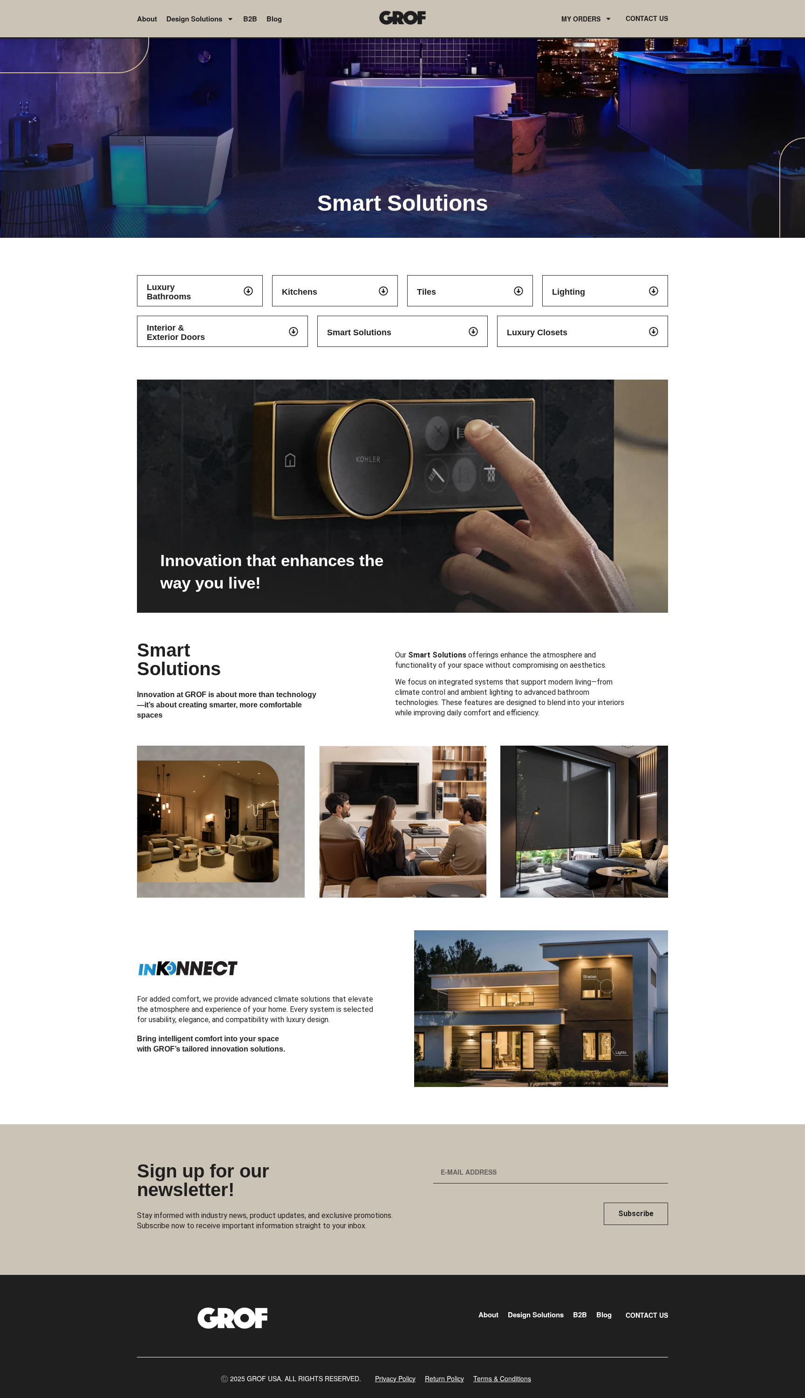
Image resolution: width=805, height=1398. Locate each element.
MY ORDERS (580, 18)
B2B (250, 19)
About (147, 19)
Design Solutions (194, 19)
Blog (274, 19)
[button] (290, 1378)
